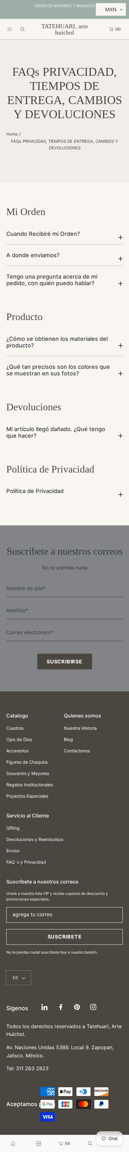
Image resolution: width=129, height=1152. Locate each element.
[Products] (39, 1143)
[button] (9, 29)
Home (12, 133)
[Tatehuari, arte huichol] (13, 1143)
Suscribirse (64, 661)
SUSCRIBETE (65, 936)
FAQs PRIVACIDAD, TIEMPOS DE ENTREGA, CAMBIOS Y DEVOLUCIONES (64, 144)
